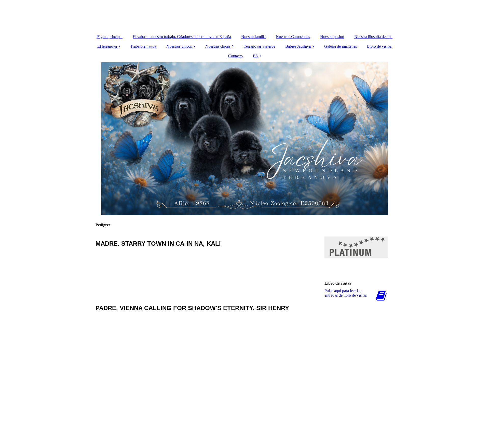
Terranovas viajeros (259, 46)
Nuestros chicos (179, 46)
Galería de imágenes (340, 46)
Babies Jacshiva (298, 46)
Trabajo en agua (143, 46)
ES (255, 56)
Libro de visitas (379, 46)
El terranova (107, 46)
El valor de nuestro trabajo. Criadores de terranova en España (182, 36)
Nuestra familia (253, 36)
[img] (244, 15)
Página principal (110, 36)
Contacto (235, 56)
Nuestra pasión (332, 36)
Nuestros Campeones (293, 36)
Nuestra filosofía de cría (373, 36)
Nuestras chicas (217, 46)
